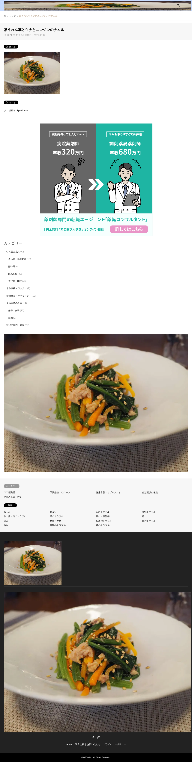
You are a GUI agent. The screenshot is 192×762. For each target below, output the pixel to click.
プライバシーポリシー (114, 744)
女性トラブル (149, 511)
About (69, 744)
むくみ (7, 511)
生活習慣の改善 (14, 303)
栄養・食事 (14, 310)
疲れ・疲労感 (103, 516)
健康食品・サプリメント (18, 296)
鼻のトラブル (103, 525)
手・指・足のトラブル (15, 516)
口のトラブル (103, 511)
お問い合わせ (93, 744)
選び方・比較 (15, 281)
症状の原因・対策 (15, 325)
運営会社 (79, 744)
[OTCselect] (97, 5)
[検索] (178, 5)
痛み (6, 520)
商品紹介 (12, 273)
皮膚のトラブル (104, 520)
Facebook (93, 737)
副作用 (11, 266)
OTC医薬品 (12, 251)
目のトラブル (149, 520)
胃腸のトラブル (58, 525)
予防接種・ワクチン (16, 288)
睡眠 (6, 525)
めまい (53, 511)
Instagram (99, 737)
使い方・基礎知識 (17, 259)
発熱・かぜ (55, 520)
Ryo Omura (22, 110)
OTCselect (87, 757)
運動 (10, 317)
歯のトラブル (56, 516)
